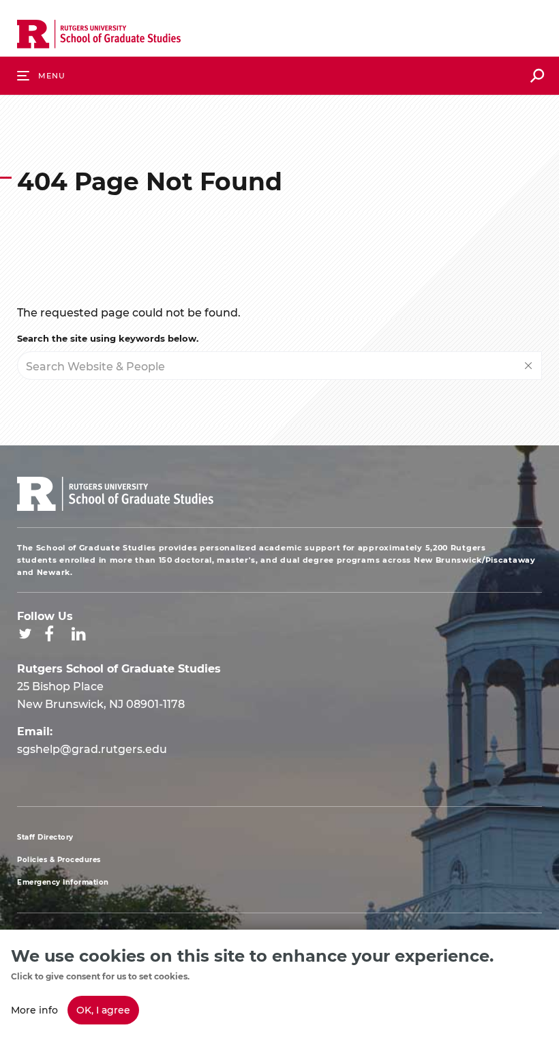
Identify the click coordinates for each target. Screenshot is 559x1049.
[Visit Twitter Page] (25, 633)
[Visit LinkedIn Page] (79, 633)
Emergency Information (63, 882)
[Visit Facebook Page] (49, 633)
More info (34, 1009)
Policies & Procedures (59, 859)
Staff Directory (45, 837)
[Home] (99, 37)
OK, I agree (103, 1009)
